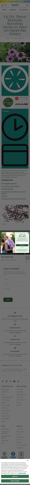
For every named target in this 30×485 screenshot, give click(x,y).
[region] (15, 471)
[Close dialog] (28, 233)
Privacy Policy (22, 473)
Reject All (15, 476)
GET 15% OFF (22, 245)
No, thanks (22, 247)
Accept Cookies (15, 481)
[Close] (28, 460)
